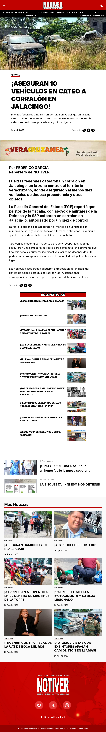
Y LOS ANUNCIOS (98, 14)
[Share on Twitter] (84, 130)
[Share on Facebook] (88, 130)
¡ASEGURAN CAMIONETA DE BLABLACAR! (42, 301)
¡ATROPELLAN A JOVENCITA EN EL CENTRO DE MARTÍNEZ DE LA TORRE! (27, 595)
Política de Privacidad (53, 717)
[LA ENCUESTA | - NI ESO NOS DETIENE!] (20, 486)
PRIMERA (19, 12)
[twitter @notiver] (53, 705)
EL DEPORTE (31, 14)
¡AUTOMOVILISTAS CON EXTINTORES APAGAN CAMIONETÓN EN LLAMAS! (75, 646)
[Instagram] (67, 705)
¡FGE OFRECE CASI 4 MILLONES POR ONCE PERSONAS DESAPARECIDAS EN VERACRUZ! (42, 391)
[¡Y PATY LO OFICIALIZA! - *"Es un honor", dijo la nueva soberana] (20, 467)
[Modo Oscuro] (101, 5)
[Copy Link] (93, 130)
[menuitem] (53, 717)
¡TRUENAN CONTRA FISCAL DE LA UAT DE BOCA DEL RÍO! (28, 644)
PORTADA (8, 12)
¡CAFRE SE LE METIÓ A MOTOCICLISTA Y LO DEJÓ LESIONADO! (74, 595)
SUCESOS (43, 12)
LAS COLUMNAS (85, 14)
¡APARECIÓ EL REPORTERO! (34, 315)
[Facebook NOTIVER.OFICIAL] (39, 705)
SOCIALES (71, 12)
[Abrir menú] (4, 5)
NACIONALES (57, 12)
